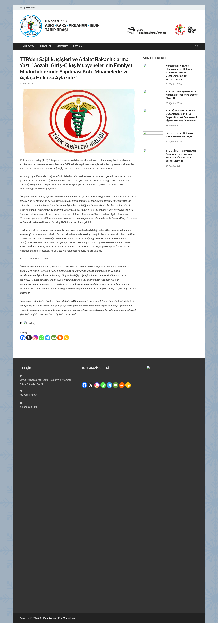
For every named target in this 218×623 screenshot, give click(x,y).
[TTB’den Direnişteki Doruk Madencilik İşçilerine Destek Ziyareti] (153, 91)
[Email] (54, 337)
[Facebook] (23, 337)
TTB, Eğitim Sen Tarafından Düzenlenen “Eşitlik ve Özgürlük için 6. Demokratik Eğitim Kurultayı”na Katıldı (182, 115)
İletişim (78, 46)
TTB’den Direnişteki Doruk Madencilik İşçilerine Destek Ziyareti (182, 95)
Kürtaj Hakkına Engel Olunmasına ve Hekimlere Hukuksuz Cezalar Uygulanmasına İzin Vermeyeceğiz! (180, 72)
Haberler (45, 46)
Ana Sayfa (28, 46)
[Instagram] (35, 337)
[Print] (60, 337)
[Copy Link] (66, 337)
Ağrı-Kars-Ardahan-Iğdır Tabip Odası (56, 618)
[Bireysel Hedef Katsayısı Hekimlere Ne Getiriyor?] (153, 133)
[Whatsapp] (41, 337)
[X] (29, 337)
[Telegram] (47, 337)
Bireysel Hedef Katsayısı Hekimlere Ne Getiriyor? (180, 134)
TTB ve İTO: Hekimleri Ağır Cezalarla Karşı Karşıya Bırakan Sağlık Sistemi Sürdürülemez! (181, 155)
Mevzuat (62, 46)
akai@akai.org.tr (28, 406)
